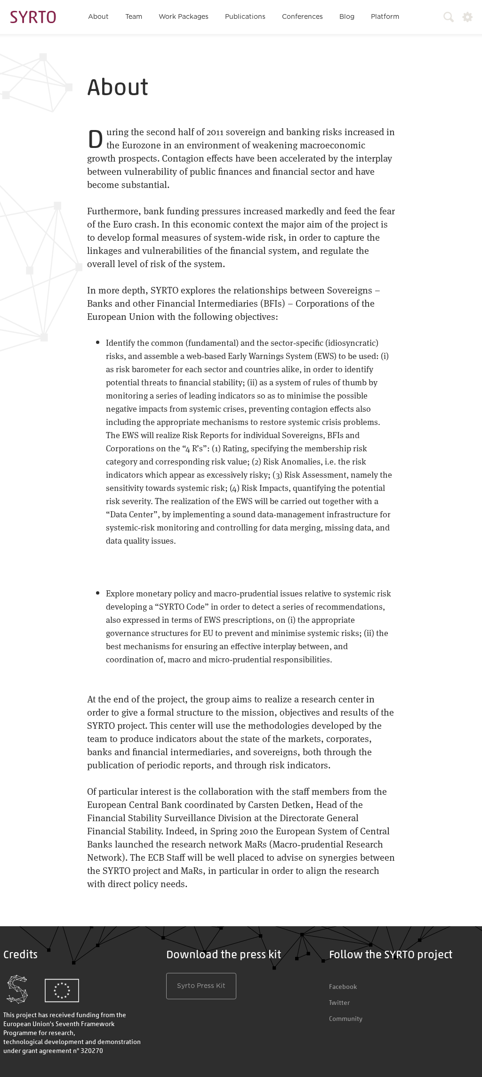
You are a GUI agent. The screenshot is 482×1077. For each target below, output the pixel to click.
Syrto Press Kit (201, 986)
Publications (245, 17)
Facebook (343, 986)
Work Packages (184, 17)
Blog (346, 17)
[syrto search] (444, 17)
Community (345, 1018)
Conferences (302, 17)
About (98, 17)
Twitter (339, 1002)
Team (133, 17)
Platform (385, 17)
